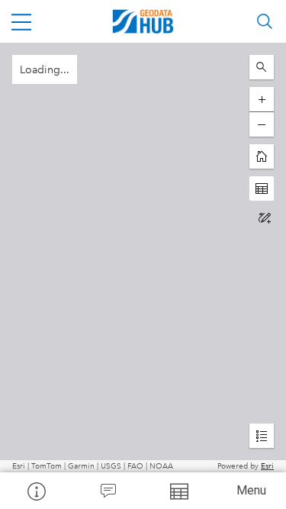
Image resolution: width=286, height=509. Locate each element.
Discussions (107, 490)
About (36, 490)
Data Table (179, 490)
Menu (251, 490)
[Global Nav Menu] (21, 21)
